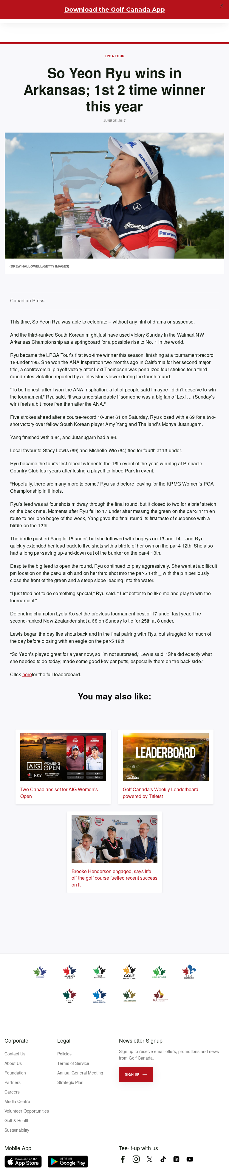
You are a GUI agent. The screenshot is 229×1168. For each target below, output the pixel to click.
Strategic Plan (70, 1082)
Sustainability (16, 1130)
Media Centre (17, 1101)
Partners (12, 1082)
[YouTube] (190, 1159)
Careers (12, 1092)
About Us (13, 1063)
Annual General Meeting (80, 1073)
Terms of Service (73, 1063)
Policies (64, 1054)
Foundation (15, 1073)
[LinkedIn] (176, 1159)
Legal (63, 1040)
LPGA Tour (114, 56)
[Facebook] (122, 1159)
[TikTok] (163, 1159)
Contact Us (14, 1054)
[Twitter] (149, 1159)
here (27, 674)
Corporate (16, 1040)
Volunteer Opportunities (26, 1111)
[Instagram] (136, 1159)
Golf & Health (17, 1120)
